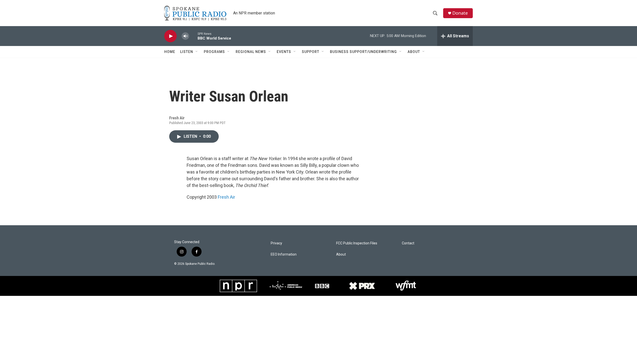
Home (169, 52)
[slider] (193, 36)
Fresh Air (226, 197)
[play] (170, 36)
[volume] (185, 36)
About (414, 52)
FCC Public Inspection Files (356, 243)
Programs (214, 52)
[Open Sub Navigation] (197, 52)
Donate (460, 13)
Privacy (276, 243)
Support (310, 52)
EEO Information (284, 254)
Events (284, 52)
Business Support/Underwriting (363, 52)
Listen (186, 52)
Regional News (251, 52)
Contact (408, 243)
